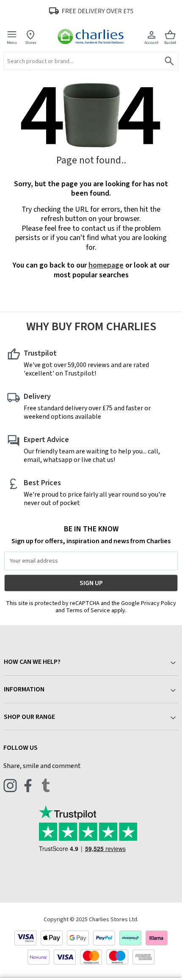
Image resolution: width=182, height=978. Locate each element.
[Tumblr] (45, 785)
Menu (12, 42)
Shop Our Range (29, 716)
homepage (106, 265)
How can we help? (32, 661)
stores (30, 42)
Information (24, 689)
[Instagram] (10, 785)
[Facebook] (28, 785)
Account (151, 42)
